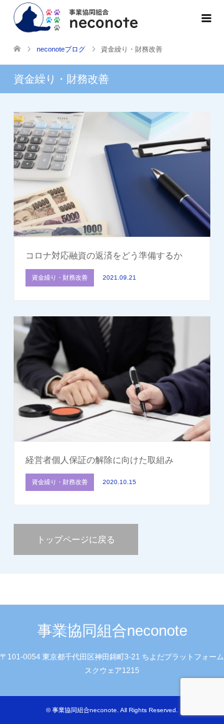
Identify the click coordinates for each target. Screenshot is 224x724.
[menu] (205, 18)
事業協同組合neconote (112, 630)
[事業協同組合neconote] (77, 18)
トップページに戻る (76, 539)
